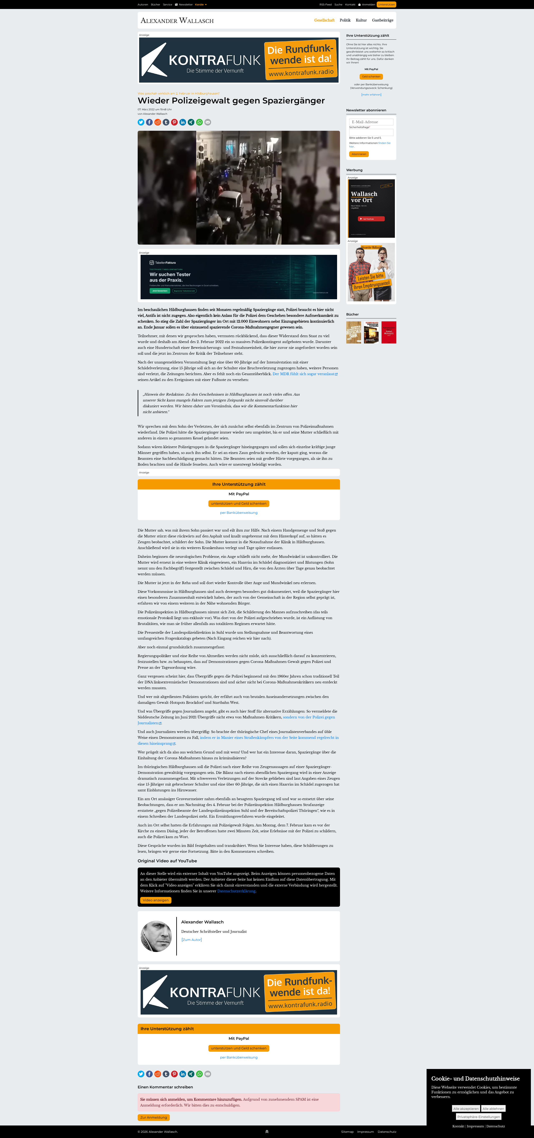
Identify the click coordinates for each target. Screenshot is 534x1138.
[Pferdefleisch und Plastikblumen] (371, 332)
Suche (338, 4)
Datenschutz (387, 1132)
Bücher (155, 4)
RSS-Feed (326, 4)
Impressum (365, 1132)
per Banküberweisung (239, 513)
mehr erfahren (371, 94)
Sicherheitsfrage (359, 127)
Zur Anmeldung (153, 1117)
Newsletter (186, 4)
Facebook (149, 122)
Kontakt (350, 4)
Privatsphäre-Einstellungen (478, 1117)
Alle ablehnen (493, 1109)
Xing (191, 122)
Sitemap (347, 1132)
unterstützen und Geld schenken (239, 503)
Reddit (157, 122)
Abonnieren (359, 154)
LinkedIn (182, 122)
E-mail (207, 122)
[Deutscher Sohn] (353, 332)
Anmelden (368, 4)
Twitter (141, 122)
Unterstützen (386, 4)
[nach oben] (267, 1132)
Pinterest (174, 122)
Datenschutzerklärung (236, 891)
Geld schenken (371, 76)
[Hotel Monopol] (389, 332)
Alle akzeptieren (466, 1109)
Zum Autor (192, 940)
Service (167, 4)
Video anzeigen (156, 900)
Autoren (143, 4)
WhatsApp (199, 122)
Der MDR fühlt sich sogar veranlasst (303, 374)
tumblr (166, 122)
